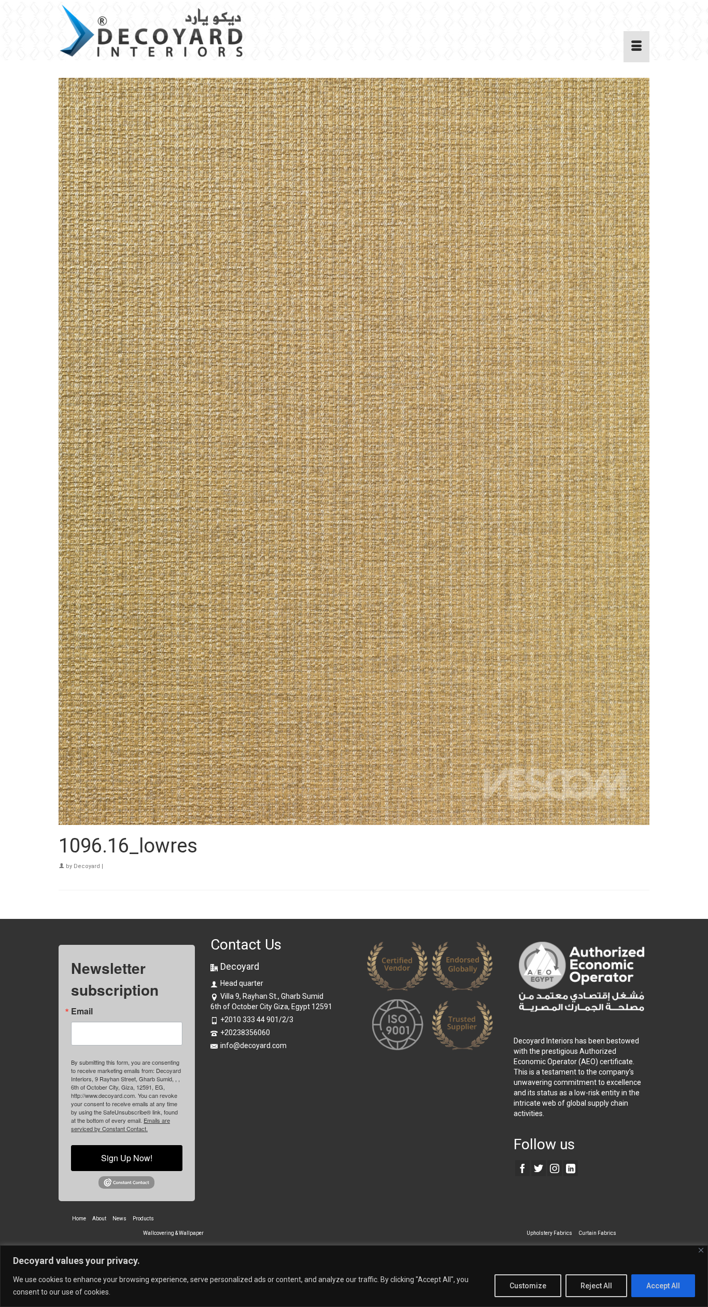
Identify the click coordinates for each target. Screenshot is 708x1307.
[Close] (701, 1250)
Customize (527, 1286)
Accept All (663, 1286)
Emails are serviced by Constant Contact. (120, 1124)
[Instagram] (554, 1168)
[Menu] (636, 46)
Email (82, 1011)
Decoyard (87, 866)
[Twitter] (538, 1168)
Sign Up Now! (126, 1158)
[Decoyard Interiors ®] (152, 31)
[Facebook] (522, 1168)
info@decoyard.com (253, 1045)
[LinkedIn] (570, 1168)
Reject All (596, 1286)
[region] (354, 1276)
